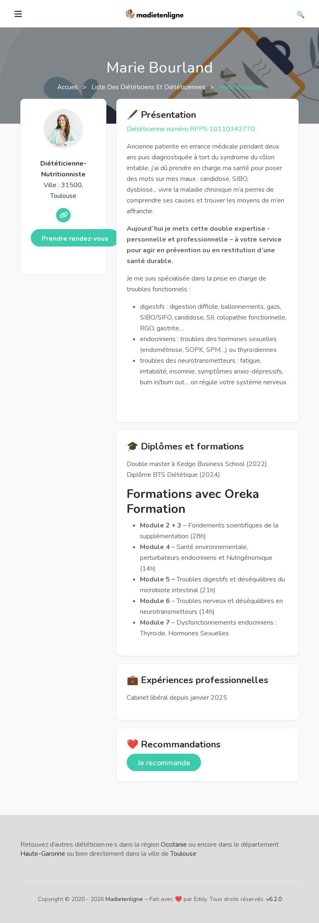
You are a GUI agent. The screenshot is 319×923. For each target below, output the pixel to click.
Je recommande (163, 763)
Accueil (68, 87)
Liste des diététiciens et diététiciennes (149, 87)
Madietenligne (124, 899)
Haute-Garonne (42, 853)
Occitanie (174, 844)
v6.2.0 (274, 899)
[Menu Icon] (18, 14)
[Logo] (155, 13)
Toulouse (183, 853)
